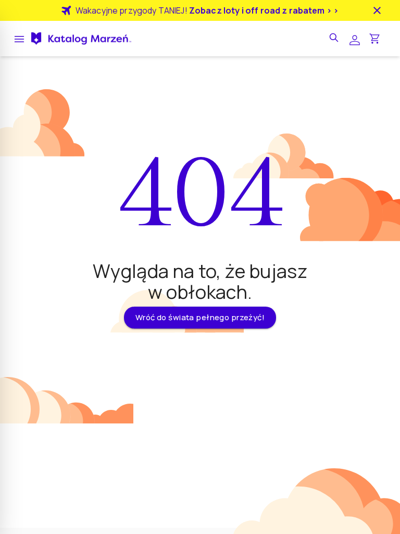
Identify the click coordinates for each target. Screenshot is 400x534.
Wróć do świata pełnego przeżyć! (200, 317)
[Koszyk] (374, 38)
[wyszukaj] (335, 38)
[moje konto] (355, 38)
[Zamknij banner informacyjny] (377, 10)
